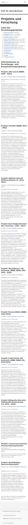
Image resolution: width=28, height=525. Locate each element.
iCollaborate (7, 52)
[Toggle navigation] (25, 2)
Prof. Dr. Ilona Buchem (11, 11)
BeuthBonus (7, 45)
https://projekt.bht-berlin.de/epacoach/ (17, 76)
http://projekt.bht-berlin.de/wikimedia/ (17, 406)
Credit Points (8, 47)
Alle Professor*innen (9, 523)
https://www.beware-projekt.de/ (16, 130)
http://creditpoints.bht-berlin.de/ (16, 364)
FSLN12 (6, 55)
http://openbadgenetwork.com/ (16, 228)
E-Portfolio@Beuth (9, 53)
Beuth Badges (8, 50)
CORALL (7, 35)
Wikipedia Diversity (9, 48)
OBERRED (7, 34)
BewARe (7, 37)
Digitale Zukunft (8, 40)
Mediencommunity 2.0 (10, 57)
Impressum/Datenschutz (10, 515)
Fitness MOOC (8, 44)
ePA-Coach (7, 32)
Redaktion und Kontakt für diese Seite (13, 518)
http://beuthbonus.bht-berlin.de (16, 274)
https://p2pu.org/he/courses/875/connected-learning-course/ (13, 450)
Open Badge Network (10, 42)
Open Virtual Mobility (9, 39)
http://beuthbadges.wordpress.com (18, 466)
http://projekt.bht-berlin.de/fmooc (16, 316)
